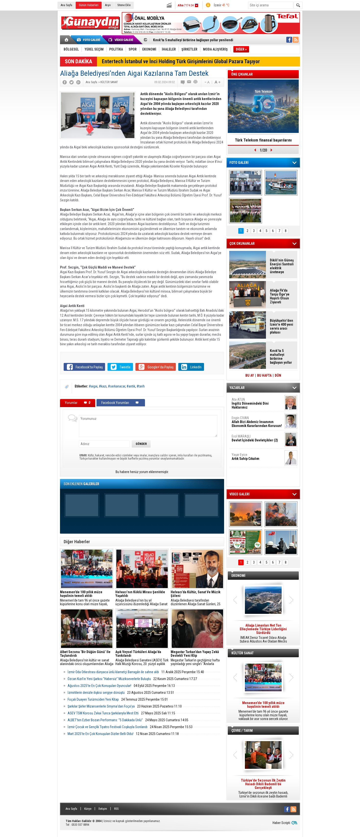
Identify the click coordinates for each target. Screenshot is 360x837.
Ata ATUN (250, 403)
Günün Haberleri (88, 5)
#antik (131, 386)
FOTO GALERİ (239, 163)
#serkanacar (116, 386)
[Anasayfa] (66, 39)
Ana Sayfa (66, 5)
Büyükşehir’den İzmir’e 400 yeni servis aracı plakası (281, 326)
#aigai (93, 386)
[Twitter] (71, 82)
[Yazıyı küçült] (207, 82)
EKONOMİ (238, 576)
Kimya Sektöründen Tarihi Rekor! (263, 140)
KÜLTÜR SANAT (242, 653)
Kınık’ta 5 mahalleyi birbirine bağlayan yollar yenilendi (193, 40)
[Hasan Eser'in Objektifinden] (245, 210)
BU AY (249, 375)
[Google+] (78, 82)
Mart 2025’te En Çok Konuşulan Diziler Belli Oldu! (100, 734)
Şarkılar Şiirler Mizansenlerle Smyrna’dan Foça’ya (101, 706)
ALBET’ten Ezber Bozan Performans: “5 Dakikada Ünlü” (105, 720)
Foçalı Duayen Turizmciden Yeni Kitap (93, 699)
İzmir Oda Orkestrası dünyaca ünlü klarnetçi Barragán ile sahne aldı (113, 672)
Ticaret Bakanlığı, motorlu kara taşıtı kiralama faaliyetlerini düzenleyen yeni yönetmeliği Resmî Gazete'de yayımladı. (263, 633)
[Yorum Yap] (183, 82)
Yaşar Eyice (245, 457)
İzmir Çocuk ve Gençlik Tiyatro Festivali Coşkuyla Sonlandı (107, 727)
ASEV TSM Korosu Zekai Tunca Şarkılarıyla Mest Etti (103, 713)
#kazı (103, 386)
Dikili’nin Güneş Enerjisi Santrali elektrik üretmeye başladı (282, 266)
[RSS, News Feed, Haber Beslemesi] (296, 40)
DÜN (278, 375)
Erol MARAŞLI (255, 438)
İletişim (102, 809)
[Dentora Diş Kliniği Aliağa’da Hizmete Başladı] (245, 182)
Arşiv (108, 5)
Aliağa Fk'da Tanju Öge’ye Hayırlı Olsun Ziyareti (279, 296)
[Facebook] (64, 82)
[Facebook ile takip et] (289, 40)
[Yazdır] (195, 82)
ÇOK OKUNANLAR (242, 243)
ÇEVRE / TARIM (242, 731)
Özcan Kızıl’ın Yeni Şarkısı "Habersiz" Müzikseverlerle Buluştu (109, 679)
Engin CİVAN (257, 422)
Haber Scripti (281, 823)
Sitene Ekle (124, 5)
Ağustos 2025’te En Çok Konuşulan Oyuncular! (99, 686)
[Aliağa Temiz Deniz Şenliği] (281, 182)
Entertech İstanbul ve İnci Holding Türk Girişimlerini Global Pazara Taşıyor (181, 61)
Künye (87, 809)
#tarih (141, 386)
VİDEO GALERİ (239, 494)
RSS (116, 809)
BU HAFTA (264, 375)
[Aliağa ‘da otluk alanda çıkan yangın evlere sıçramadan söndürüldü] (245, 514)
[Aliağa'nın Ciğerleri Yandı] (281, 514)
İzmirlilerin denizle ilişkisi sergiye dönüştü (96, 693)
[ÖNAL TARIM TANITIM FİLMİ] (245, 542)
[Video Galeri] (121, 39)
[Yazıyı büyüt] (217, 82)
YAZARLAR (237, 388)
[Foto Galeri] (89, 39)
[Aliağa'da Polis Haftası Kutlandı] (281, 542)
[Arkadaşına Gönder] (189, 82)
